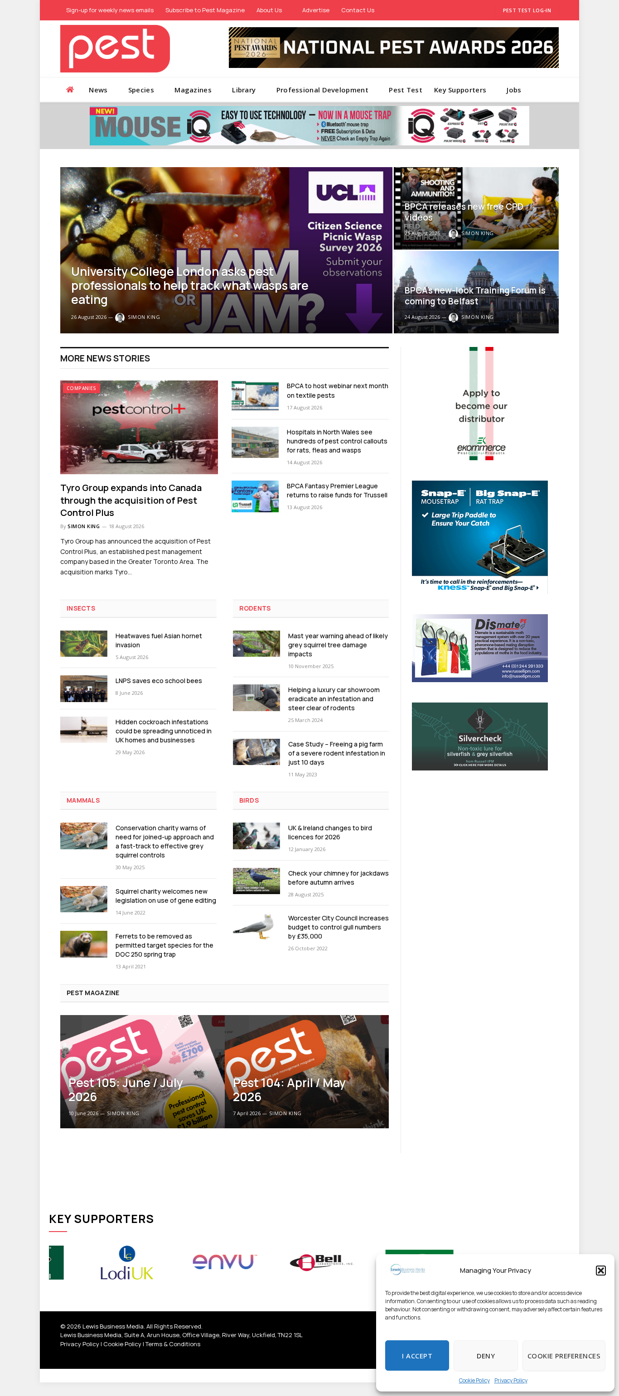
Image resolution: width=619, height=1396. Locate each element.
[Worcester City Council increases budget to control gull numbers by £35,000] (256, 926)
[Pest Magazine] (115, 48)
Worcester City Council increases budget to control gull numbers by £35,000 (338, 927)
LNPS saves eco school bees (159, 680)
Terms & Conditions (172, 1344)
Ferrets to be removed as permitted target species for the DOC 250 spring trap (164, 945)
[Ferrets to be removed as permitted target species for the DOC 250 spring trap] (83, 944)
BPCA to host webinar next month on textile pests (337, 390)
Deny (486, 1355)
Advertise (315, 10)
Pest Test (405, 89)
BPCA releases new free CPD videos (464, 212)
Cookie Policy (474, 1380)
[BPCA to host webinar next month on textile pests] (255, 396)
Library (244, 89)
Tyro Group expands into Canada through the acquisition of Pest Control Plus (131, 499)
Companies (82, 388)
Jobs (514, 89)
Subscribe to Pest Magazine (205, 10)
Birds (249, 800)
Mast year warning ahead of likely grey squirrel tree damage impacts (338, 644)
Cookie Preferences (563, 1355)
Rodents (255, 608)
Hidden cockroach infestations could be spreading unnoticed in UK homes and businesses (164, 730)
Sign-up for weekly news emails (110, 10)
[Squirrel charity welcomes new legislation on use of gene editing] (83, 899)
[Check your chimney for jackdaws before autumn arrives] (256, 881)
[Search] (555, 89)
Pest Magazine (93, 992)
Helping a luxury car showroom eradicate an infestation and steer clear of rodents (334, 698)
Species (141, 89)
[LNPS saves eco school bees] (83, 688)
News (98, 89)
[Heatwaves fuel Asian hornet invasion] (83, 644)
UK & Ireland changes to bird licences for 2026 (330, 832)
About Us (269, 10)
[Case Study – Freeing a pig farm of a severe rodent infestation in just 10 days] (256, 752)
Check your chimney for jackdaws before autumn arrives (338, 877)
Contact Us (357, 10)
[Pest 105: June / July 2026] (142, 1071)
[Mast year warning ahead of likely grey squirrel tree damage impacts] (256, 644)
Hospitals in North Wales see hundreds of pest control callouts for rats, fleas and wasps (337, 441)
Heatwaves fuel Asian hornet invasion (159, 640)
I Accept (417, 1355)
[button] (600, 1270)
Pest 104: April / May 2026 (289, 1090)
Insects (81, 608)
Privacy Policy (510, 1380)
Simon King (144, 316)
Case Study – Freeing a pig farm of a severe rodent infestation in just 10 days (336, 753)
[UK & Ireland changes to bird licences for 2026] (256, 836)
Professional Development (322, 89)
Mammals (83, 800)
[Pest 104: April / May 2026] (307, 1071)
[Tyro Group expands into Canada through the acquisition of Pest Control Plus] (139, 427)
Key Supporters (460, 89)
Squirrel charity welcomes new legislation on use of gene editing (166, 896)
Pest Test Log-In (527, 10)
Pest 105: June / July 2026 (125, 1090)
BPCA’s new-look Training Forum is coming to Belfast (475, 296)
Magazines (193, 89)
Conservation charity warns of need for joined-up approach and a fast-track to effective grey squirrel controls (165, 841)
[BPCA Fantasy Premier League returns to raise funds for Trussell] (255, 496)
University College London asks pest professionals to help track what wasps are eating (190, 286)
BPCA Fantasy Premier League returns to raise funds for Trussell (337, 490)
